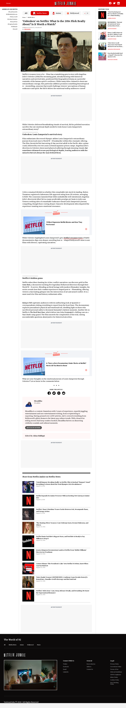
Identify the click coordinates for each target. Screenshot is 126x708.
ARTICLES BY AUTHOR (33, 427)
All (26, 13)
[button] (91, 70)
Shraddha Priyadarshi (114, 49)
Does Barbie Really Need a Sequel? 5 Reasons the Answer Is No (115, 55)
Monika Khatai (112, 18)
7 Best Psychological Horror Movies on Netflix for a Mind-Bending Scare (115, 13)
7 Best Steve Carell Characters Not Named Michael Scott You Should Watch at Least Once (115, 44)
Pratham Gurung (113, 59)
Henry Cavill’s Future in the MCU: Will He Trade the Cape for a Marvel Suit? (115, 34)
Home (8, 3)
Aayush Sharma (112, 28)
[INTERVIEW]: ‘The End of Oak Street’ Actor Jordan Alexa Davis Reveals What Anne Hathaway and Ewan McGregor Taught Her (115, 24)
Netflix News (31, 17)
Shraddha (27, 29)
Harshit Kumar (112, 39)
